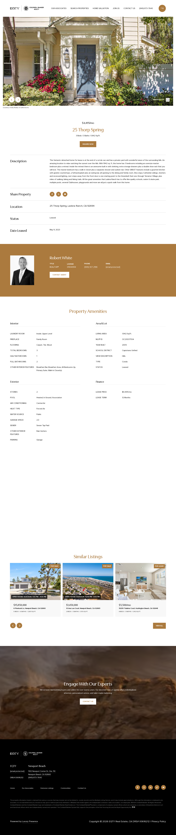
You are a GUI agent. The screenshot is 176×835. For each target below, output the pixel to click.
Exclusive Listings (47, 788)
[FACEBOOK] (137, 787)
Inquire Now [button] (88, 144)
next (18, 99)
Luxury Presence (30, 821)
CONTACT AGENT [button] (59, 275)
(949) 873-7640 (146, 8)
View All (159, 626)
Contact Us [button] (88, 701)
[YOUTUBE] (163, 787)
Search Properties (80, 8)
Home (12, 788)
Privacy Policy (158, 821)
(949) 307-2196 (90, 267)
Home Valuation (101, 8)
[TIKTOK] (157, 787)
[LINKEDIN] (150, 787)
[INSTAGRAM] (144, 787)
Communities (66, 788)
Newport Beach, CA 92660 (39, 774)
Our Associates (58, 8)
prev (11, 99)
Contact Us (129, 8)
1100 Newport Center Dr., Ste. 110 (42, 771)
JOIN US (116, 8)
